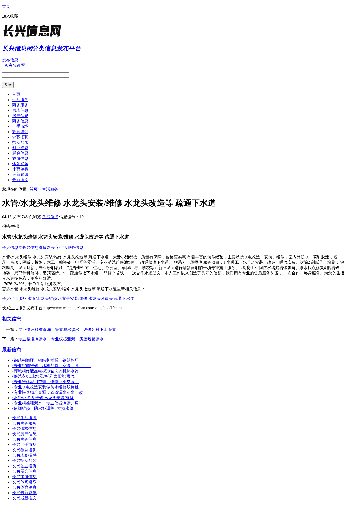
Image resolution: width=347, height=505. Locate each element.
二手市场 (20, 126)
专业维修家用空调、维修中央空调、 (45, 382)
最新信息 (11, 349)
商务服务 (20, 105)
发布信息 (10, 60)
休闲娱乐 (20, 164)
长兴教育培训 (24, 450)
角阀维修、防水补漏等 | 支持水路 (42, 408)
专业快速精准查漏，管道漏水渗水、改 (47, 392)
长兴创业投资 (24, 466)
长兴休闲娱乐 (24, 482)
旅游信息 (20, 158)
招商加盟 (20, 142)
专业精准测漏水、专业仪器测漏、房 (45, 403)
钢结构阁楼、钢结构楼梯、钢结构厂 (45, 360)
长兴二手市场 (24, 444)
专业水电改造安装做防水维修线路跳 (45, 387)
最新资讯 (20, 174)
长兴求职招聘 (24, 455)
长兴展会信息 (24, 471)
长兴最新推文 (24, 498)
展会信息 (20, 153)
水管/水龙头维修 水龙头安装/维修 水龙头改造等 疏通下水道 (80, 298)
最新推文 (20, 180)
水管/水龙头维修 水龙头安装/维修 (43, 398)
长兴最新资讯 (24, 492)
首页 (6, 6)
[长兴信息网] (34, 37)
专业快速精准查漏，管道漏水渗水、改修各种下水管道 (67, 329)
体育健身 (20, 169)
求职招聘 (20, 137)
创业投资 (20, 148)
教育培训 (20, 132)
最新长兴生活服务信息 (63, 247)
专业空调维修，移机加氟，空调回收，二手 (51, 365)
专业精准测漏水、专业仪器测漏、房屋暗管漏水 (61, 339)
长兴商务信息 (24, 439)
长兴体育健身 (24, 487)
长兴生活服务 (14, 298)
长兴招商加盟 (24, 460)
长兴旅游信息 (24, 476)
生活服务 (20, 99)
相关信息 (11, 318)
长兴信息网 (12, 247)
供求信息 (20, 110)
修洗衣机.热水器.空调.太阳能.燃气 (43, 376)
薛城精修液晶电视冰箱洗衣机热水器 (45, 371)
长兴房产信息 (24, 434)
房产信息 (20, 116)
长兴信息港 (32, 247)
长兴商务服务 (24, 423)
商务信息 (20, 121)
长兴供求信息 (24, 428)
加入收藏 (10, 16)
